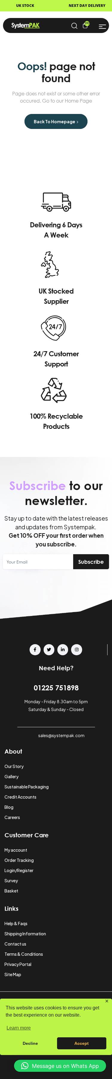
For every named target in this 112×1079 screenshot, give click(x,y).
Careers (12, 817)
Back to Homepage (55, 121)
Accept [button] (81, 1043)
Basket (11, 890)
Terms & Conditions (23, 954)
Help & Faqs (15, 923)
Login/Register (18, 870)
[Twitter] (49, 649)
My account (15, 850)
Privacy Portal (17, 964)
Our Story (14, 766)
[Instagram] (76, 649)
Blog (8, 807)
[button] (60, 1066)
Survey (11, 880)
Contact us (15, 943)
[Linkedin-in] (62, 649)
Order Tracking (19, 860)
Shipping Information (25, 933)
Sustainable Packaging (26, 786)
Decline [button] (30, 1043)
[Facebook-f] (35, 649)
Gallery (11, 776)
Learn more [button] (19, 1027)
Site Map (12, 974)
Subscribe (91, 561)
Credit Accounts (20, 797)
